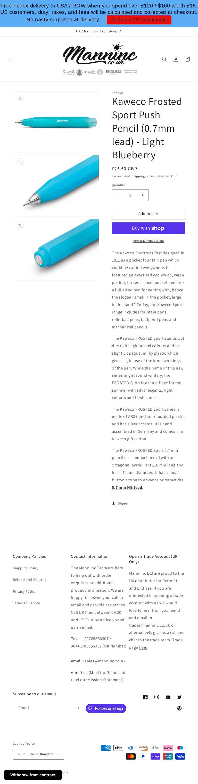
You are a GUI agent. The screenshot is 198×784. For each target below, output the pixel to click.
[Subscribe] (77, 708)
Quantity (118, 185)
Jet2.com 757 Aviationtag (139, 19)
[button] (10, 59)
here (143, 647)
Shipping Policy (25, 568)
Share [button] (122, 503)
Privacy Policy (24, 591)
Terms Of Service (26, 603)
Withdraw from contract (33, 774)
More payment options (148, 240)
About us (79, 672)
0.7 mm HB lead (127, 487)
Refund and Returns (29, 579)
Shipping (138, 176)
